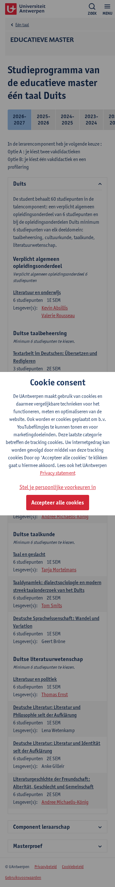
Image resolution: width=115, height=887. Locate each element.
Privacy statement (57, 473)
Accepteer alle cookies (57, 502)
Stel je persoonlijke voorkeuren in (57, 487)
